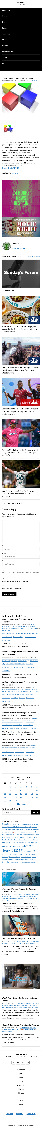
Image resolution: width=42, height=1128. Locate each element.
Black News (20, 1003)
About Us (19, 1113)
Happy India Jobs (11, 834)
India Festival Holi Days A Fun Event (18, 938)
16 (16, 794)
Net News (14, 661)
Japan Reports (6, 846)
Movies (4, 40)
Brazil (4, 28)
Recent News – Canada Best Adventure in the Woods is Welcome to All (20, 741)
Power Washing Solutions (10, 896)
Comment (5, 521)
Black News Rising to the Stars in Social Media (19, 999)
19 (32, 794)
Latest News (33, 659)
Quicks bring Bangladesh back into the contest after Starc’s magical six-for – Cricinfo (19, 494)
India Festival (21, 837)
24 (21, 797)
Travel (4, 57)
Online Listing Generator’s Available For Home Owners (20, 652)
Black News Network (17, 1005)
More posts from (18, 248)
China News (6, 1030)
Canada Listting (20, 626)
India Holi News (7, 840)
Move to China (28, 851)
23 (16, 797)
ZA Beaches (33, 862)
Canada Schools (7, 628)
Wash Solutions (14, 862)
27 (37, 797)
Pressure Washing (26, 857)
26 (32, 797)
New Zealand (22, 661)
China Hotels (20, 829)
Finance (5, 46)
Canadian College (19, 628)
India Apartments (29, 834)
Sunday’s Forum (9, 290)
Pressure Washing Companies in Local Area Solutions (19, 890)
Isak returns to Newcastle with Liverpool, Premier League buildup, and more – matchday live (20, 411)
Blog (32, 624)
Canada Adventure (8, 626)
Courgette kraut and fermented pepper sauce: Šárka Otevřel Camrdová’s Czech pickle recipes (19, 329)
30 (16, 801)
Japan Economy (7, 842)
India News (25, 659)
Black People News (8, 1007)
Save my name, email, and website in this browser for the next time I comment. (20, 573)
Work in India (24, 862)
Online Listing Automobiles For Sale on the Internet (19, 683)
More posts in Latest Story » (31, 256)
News (4, 22)
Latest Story (6, 630)
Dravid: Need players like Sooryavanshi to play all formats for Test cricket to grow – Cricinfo (20, 452)
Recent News (34, 661)
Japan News (35, 842)
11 (26, 790)
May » (24, 804)
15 (10, 794)
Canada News (30, 626)
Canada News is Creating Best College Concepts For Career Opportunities (19, 713)
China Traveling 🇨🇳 (10, 832)
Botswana (6, 10)
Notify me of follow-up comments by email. (15, 581)
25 (26, 797)
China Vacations (21, 832)
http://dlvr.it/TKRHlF (10, 168)
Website (4, 561)
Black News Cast (29, 1003)
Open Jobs (23, 854)
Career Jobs (12, 829)
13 (37, 790)
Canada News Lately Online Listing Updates (17, 620)
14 (5, 794)
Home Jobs (20, 834)
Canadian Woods (31, 628)
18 (26, 794)
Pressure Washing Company (23, 859)
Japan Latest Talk (25, 842)
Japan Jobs (16, 842)
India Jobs (16, 840)
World (4, 63)
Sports (4, 16)
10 (21, 790)
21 (5, 797)
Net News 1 (21, 2)
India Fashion (11, 837)
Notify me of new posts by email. (12, 588)
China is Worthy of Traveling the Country (20, 1025)
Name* (4, 546)
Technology (6, 34)
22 (10, 797)
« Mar (18, 804)
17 (21, 794)
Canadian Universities (15, 722)
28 (5, 801)
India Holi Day (30, 941)
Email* (4, 553)
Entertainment (7, 52)
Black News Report (30, 1005)
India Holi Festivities (32, 837)
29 (10, 801)
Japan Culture (34, 840)
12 (32, 790)
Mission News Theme (14, 1125)
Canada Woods (7, 755)
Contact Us (31, 1113)
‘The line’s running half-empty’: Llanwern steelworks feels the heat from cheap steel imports (20, 370)
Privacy (9, 1113)
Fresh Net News (16, 659)
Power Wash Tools (14, 857)
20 (37, 794)
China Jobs (28, 829)
